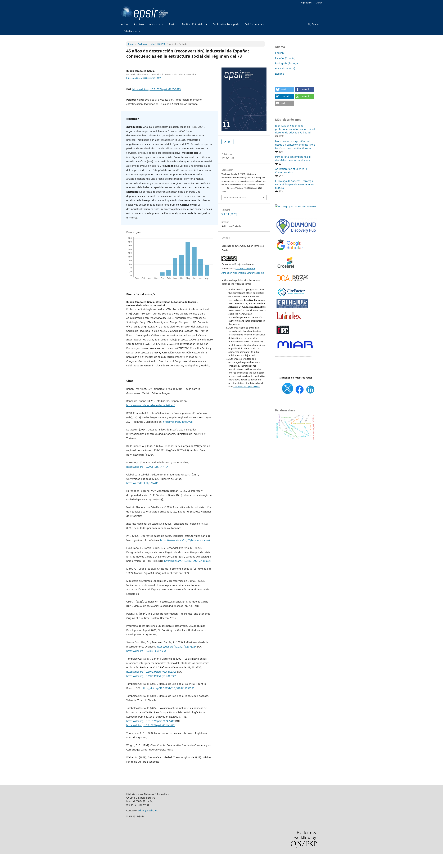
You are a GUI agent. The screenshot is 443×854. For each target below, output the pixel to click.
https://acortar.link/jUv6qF (178, 421)
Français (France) (285, 68)
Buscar (315, 24)
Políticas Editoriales (193, 24)
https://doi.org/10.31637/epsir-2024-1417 (150, 721)
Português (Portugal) (287, 63)
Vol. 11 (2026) (158, 44)
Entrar (318, 2)
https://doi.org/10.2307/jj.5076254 (176, 646)
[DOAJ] (292, 283)
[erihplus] (292, 307)
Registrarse (305, 2)
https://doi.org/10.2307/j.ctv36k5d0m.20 (187, 561)
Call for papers (254, 24)
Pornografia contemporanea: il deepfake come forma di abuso (293, 158)
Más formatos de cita (235, 197)
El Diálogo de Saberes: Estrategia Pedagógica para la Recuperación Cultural (294, 184)
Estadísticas (131, 31)
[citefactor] (290, 297)
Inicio (131, 44)
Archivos (139, 24)
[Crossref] (286, 270)
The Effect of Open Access (246, 386)
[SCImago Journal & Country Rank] (295, 206)
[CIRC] (283, 333)
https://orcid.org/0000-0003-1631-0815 (143, 78)
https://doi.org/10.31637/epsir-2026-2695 (156, 89)
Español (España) (285, 58)
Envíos (173, 24)
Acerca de (155, 24)
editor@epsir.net (148, 810)
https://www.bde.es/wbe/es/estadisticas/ (150, 405)
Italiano (279, 73)
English (279, 53)
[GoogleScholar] (290, 250)
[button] (284, 89)
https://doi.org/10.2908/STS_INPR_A (147, 466)
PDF (228, 141)
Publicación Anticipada (226, 24)
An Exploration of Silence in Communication (291, 170)
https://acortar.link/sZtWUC (142, 483)
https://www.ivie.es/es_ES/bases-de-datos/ (185, 540)
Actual (124, 24)
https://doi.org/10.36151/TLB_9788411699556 (168, 688)
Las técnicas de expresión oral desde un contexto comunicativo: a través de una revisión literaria (295, 145)
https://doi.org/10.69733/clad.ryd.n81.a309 (151, 671)
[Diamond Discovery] (296, 234)
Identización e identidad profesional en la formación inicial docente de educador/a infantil (295, 129)
